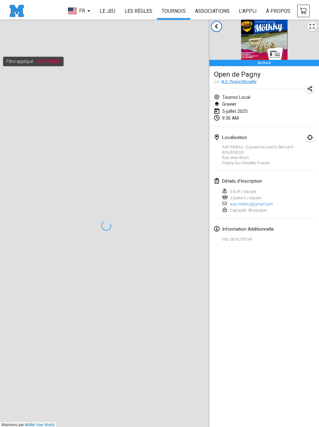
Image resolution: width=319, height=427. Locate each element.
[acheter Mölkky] (303, 11)
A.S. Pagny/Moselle (238, 81)
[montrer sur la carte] (310, 137)
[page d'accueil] (16, 11)
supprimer (48, 61)
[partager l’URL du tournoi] (309, 88)
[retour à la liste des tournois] (216, 26)
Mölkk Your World (40, 425)
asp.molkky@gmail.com (251, 204)
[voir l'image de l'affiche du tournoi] (312, 26)
